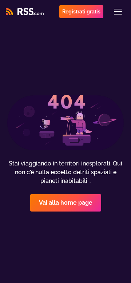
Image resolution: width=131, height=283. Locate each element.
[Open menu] (118, 11)
